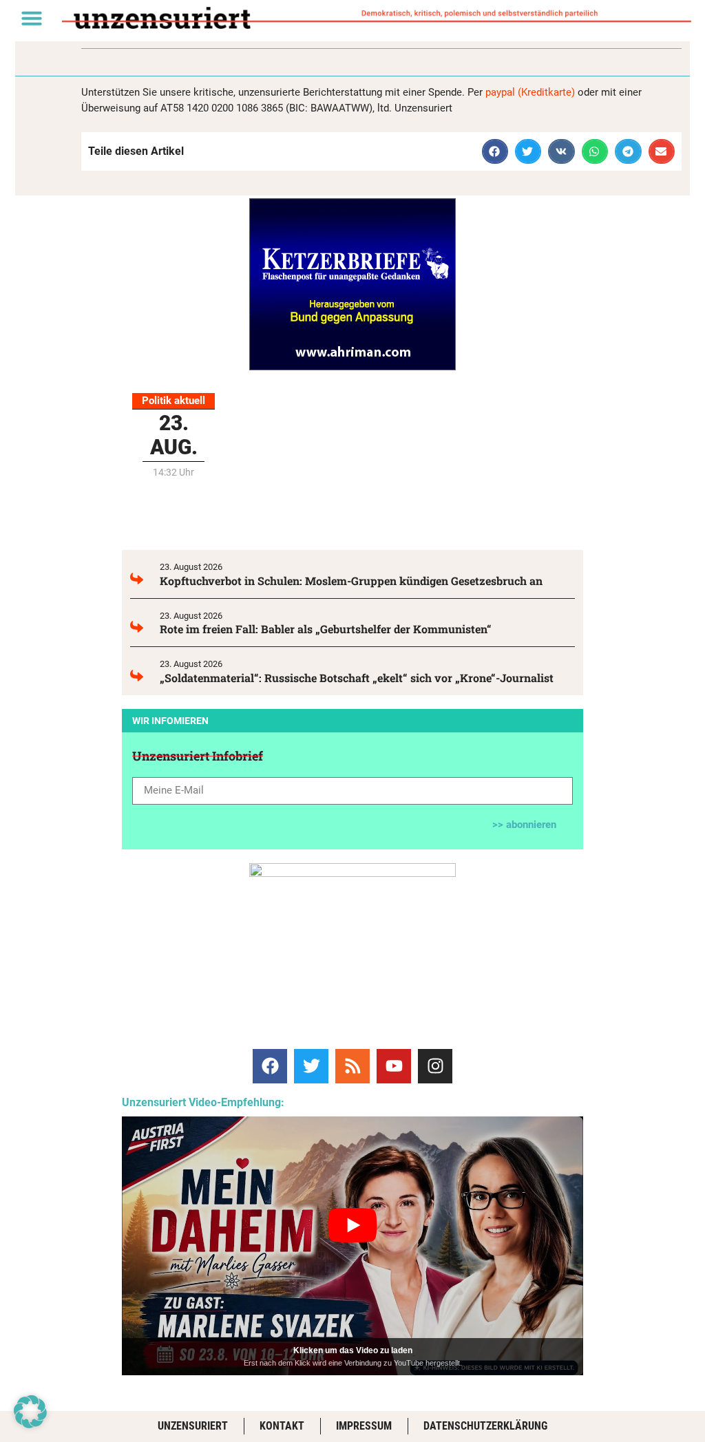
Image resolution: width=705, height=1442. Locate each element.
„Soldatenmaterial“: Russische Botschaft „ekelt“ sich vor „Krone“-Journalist (357, 677)
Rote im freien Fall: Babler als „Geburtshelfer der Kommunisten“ (326, 629)
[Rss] (352, 1066)
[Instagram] (435, 1066)
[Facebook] (270, 1066)
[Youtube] (394, 1066)
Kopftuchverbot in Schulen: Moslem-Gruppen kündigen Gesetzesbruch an (351, 580)
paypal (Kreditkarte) (530, 92)
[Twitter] (311, 1066)
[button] (31, 17)
